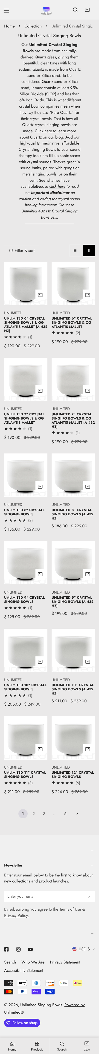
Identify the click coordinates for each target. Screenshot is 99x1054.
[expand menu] (6, 10)
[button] (87, 10)
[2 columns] (89, 251)
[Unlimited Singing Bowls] (46, 10)
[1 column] (75, 251)
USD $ (84, 949)
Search (10, 962)
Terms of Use (70, 909)
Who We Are (32, 962)
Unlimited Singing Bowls (41, 1005)
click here (57, 186)
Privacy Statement (65, 962)
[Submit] (88, 896)
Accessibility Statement (23, 970)
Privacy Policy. (16, 915)
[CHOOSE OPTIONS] (40, 295)
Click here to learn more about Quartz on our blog (47, 134)
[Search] (75, 10)
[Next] (76, 813)
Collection (33, 26)
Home (9, 26)
